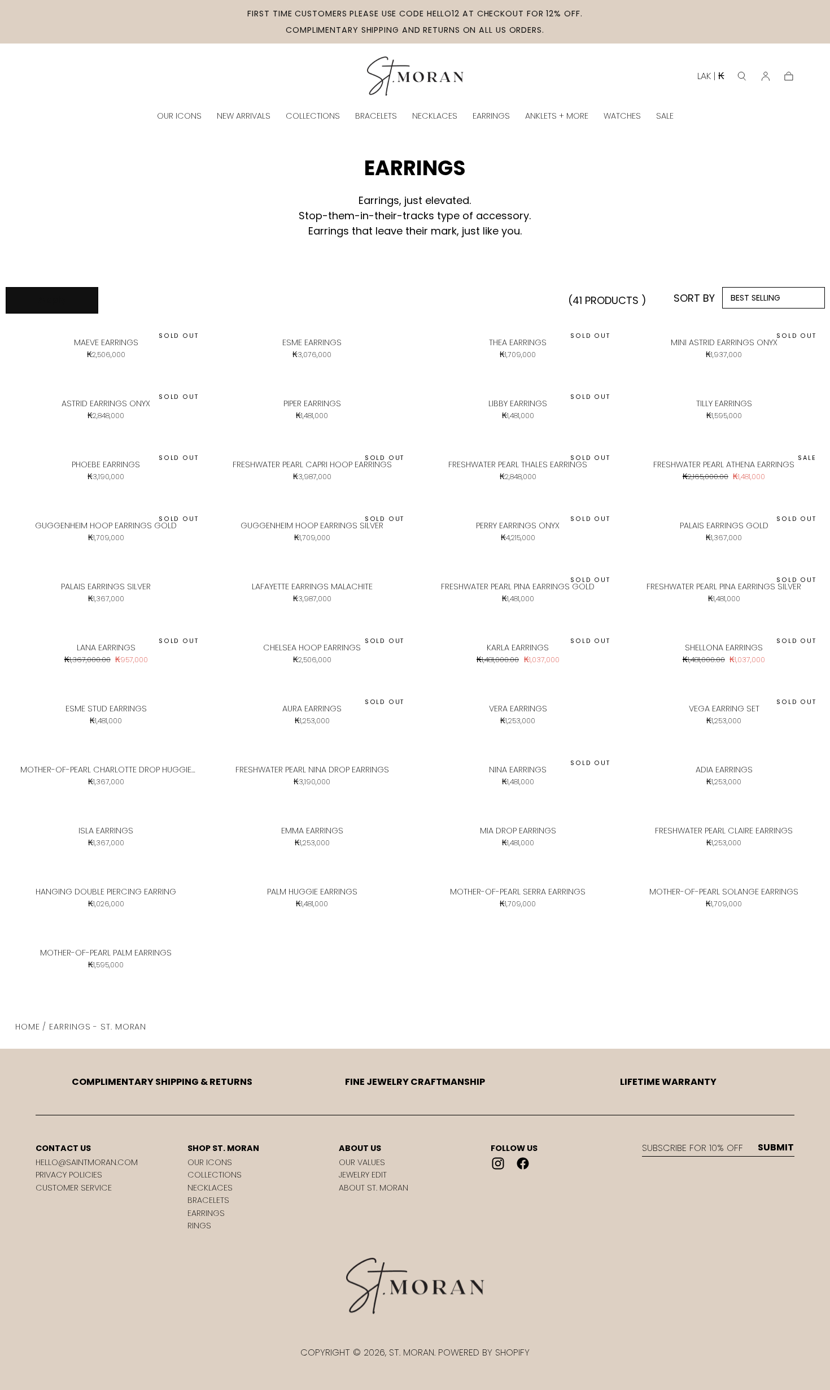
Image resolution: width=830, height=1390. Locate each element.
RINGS (199, 1225)
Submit (776, 1147)
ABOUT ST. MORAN (373, 1187)
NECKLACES (434, 115)
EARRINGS (491, 115)
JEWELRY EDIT (363, 1174)
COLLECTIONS (313, 115)
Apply (52, 299)
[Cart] (788, 76)
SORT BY (694, 298)
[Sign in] (765, 76)
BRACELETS (376, 115)
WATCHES (622, 115)
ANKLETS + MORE (556, 115)
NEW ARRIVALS (243, 115)
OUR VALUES (362, 1162)
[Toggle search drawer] (742, 76)
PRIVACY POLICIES (69, 1174)
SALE (665, 115)
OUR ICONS (179, 115)
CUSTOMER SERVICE (74, 1187)
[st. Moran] (415, 1286)
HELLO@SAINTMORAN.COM (87, 1162)
